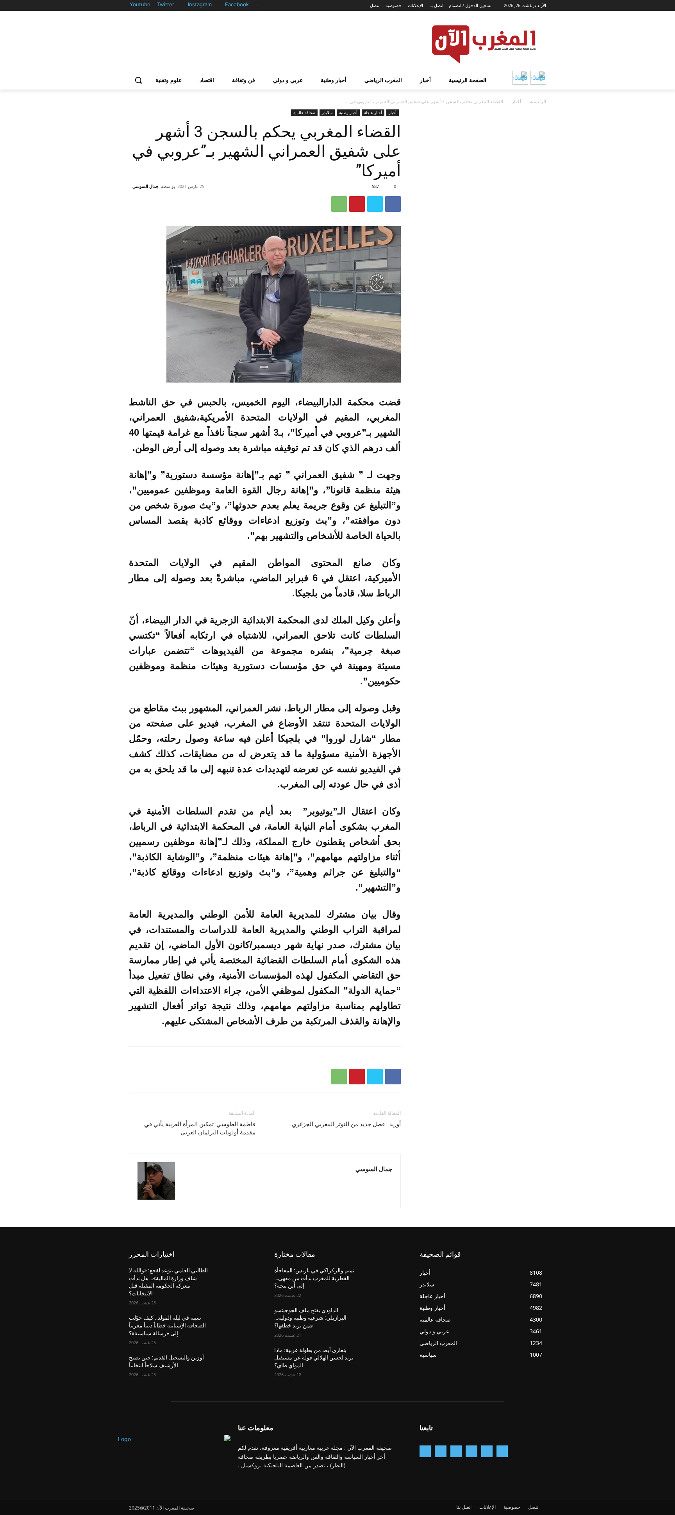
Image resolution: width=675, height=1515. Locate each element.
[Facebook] (258, 5)
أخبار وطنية (348, 112)
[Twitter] (183, 5)
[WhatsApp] (339, 204)
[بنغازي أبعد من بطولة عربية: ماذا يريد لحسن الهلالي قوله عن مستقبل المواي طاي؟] (382, 1360)
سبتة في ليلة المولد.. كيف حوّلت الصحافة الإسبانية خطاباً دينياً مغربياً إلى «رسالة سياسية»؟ (167, 1325)
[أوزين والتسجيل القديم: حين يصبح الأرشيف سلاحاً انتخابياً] (236, 1367)
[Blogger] (502, 1451)
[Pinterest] (357, 204)
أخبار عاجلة (373, 112)
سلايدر (327, 112)
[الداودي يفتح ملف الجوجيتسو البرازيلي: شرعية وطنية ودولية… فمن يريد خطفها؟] (382, 1320)
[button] (138, 80)
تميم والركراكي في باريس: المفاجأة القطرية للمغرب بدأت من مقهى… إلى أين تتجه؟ (314, 1278)
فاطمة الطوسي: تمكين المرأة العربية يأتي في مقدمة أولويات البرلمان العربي (199, 1128)
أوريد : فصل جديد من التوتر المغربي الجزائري (346, 1124)
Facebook (237, 4)
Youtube (140, 4)
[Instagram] (221, 5)
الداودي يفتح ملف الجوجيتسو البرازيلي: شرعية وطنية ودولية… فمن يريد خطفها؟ (310, 1318)
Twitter (165, 4)
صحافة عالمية (304, 112)
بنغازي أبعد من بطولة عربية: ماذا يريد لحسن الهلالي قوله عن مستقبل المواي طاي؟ (314, 1357)
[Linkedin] (456, 1451)
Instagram (200, 4)
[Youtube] (152, 5)
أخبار (516, 101)
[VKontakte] (425, 1451)
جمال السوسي (145, 186)
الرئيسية (538, 101)
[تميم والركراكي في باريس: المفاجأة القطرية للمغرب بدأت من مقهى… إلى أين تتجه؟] (382, 1280)
